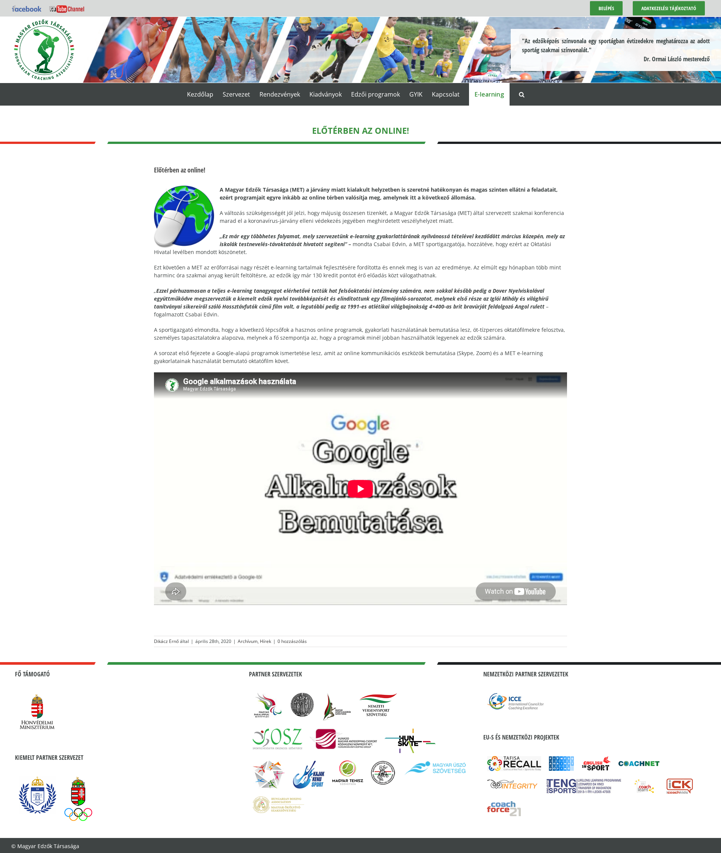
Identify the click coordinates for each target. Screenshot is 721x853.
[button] (522, 94)
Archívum (248, 641)
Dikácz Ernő (166, 641)
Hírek (265, 641)
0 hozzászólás (292, 641)
